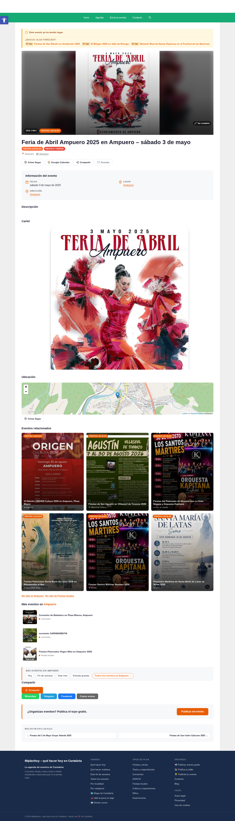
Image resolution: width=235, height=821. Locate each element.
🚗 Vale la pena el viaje (102, 798)
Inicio (86, 17)
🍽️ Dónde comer (99, 802)
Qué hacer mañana (100, 769)
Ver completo (204, 123)
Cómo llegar (34, 162)
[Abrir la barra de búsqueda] (150, 17)
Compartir (85, 162)
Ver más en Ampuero (33, 596)
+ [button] (26, 387)
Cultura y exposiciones (144, 788)
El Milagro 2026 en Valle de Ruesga (106, 44)
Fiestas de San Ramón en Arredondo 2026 (53, 44)
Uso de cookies (182, 805)
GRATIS (137, 779)
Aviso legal (180, 795)
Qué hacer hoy (98, 764)
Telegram (49, 696)
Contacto (137, 17)
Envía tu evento (118, 17)
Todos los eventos (99, 779)
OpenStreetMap (197, 413)
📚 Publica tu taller (184, 769)
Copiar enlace (87, 696)
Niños (135, 793)
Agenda (99, 17)
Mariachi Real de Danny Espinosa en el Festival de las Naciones (171, 44)
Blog (177, 783)
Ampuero (44, 154)
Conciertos (138, 774)
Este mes (62, 675)
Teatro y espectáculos (144, 769)
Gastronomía (139, 798)
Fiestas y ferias (55, 149)
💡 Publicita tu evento (185, 774)
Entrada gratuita (81, 675)
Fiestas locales (50, 131)
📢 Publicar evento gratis (187, 764)
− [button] (26, 392)
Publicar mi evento (192, 711)
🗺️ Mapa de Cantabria (101, 793)
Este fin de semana (100, 774)
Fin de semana (45, 675)
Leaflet (184, 413)
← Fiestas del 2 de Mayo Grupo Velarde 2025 (49, 735)
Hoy (30, 675)
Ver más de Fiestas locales (59, 596)
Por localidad (97, 783)
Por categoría (97, 788)
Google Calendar (60, 162)
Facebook (66, 696)
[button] (4, 20)
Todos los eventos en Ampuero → (113, 675)
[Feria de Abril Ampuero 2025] (117, 298)
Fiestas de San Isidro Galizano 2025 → (189, 735)
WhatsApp (30, 696)
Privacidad (180, 800)
